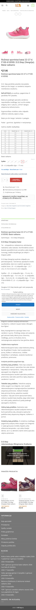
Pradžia (4, 10)
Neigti (18, 309)
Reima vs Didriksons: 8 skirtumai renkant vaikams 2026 (15, 582)
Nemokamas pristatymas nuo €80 (15, 190)
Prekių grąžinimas (7, 532)
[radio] (8, 161)
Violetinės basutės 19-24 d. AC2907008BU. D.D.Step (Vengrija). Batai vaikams (26, 502)
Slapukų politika (10, 317)
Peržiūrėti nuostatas (18, 314)
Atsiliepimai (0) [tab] (6, 227)
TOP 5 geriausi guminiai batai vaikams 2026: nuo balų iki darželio (16, 566)
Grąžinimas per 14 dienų (13, 192)
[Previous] (1, 493)
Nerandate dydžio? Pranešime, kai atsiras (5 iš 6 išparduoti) (15, 197)
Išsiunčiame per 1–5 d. (12, 187)
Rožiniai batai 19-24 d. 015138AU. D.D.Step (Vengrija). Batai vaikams (8, 502)
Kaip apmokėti (6, 521)
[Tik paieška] (6, 5)
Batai (8, 10)
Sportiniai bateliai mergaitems (27, 10)
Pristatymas (5, 525)
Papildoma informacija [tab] (8, 224)
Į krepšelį (16, 180)
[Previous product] (19, 14)
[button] (2, 5)
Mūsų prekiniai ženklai (9, 539)
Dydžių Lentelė (6, 528)
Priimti (18, 304)
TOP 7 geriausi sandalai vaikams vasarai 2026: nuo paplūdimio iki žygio (17, 591)
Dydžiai (3, 161)
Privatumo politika (19, 317)
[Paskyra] (28, 5)
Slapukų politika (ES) (8, 546)
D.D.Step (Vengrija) (11, 208)
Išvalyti (33, 159)
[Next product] (16, 14)
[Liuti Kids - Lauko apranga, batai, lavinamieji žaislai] (18, 5)
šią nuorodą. (5, 290)
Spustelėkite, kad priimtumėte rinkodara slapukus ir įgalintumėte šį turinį (18, 455)
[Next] (35, 493)
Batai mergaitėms (15, 10)
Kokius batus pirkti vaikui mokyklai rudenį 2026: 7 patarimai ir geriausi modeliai (18, 557)
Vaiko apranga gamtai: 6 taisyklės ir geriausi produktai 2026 (16, 574)
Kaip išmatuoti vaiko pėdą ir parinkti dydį (14, 174)
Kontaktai (27, 317)
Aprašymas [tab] (4, 220)
